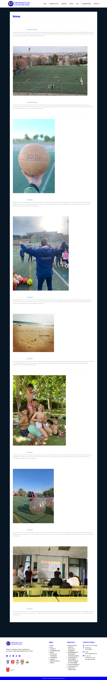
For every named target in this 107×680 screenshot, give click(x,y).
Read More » (16, 39)
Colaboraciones (86, 3)
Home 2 (52, 662)
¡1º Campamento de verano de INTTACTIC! (34, 448)
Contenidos (53, 657)
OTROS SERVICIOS (73, 666)
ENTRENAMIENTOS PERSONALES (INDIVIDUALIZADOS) (73, 654)
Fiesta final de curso (23, 526)
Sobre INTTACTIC (53, 3)
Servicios (64, 3)
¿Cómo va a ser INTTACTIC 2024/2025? (33, 99)
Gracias (52, 659)
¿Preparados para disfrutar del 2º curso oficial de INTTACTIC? (44, 196)
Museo (71, 3)
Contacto (96, 3)
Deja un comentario (17, 29)
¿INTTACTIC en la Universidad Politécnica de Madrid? (40, 605)
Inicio (45, 3)
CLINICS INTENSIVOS (73, 664)
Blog (77, 3)
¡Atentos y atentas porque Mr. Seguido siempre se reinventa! (43, 293)
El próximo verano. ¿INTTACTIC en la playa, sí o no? (39, 355)
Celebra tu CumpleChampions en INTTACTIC (35, 26)
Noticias (24, 29)
